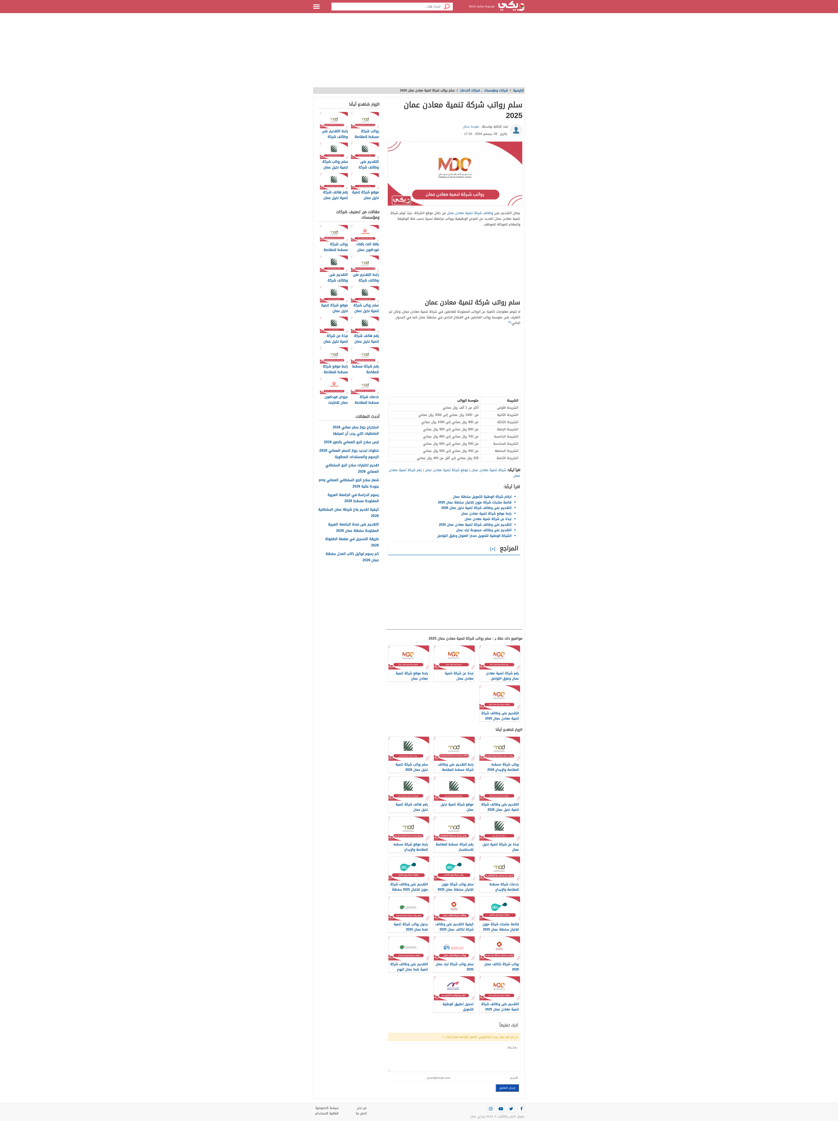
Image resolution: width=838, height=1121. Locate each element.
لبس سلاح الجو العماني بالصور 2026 (351, 442)
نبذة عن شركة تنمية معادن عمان (488, 519)
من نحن (362, 1108)
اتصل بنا (361, 1113)
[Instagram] (490, 1108)
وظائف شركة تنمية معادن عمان (470, 213)
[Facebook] (521, 1108)
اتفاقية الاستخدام (326, 1113)
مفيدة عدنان (471, 127)
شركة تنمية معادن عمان (488, 470)
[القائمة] (316, 6)
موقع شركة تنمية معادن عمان (446, 470)
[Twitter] (511, 1108)
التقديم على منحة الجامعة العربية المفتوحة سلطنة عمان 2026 (353, 527)
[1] (509, 322)
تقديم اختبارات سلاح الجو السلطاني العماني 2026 (352, 468)
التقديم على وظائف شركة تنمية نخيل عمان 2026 (476, 508)
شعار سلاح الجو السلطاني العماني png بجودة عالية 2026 (349, 483)
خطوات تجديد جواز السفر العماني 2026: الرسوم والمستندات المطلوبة (348, 454)
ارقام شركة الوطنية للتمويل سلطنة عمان (482, 497)
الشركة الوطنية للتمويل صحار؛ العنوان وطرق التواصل (474, 536)
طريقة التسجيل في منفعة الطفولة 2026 (352, 542)
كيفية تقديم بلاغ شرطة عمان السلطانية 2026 (348, 512)
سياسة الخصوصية (326, 1108)
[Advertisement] (419, 52)
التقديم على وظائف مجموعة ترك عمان (484, 530)
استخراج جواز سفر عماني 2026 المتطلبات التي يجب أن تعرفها (356, 430)
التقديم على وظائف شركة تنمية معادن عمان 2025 (475, 525)
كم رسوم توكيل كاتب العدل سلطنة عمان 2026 (352, 557)
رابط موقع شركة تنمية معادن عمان (486, 513)
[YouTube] (500, 1108)
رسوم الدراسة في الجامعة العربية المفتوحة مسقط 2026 (353, 498)
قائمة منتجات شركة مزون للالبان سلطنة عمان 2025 (475, 502)
